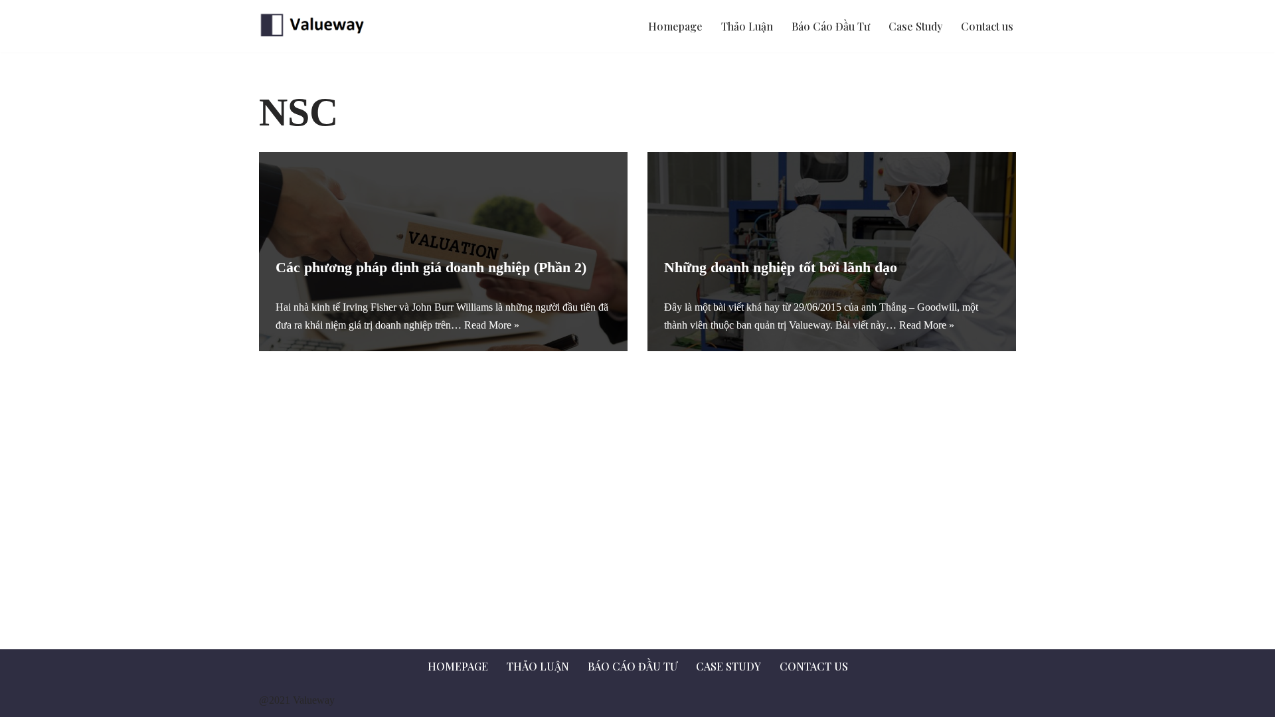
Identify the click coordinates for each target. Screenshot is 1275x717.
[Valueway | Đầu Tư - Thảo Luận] (315, 26)
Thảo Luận (747, 26)
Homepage (675, 26)
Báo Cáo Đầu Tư (831, 26)
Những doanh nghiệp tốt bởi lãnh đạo (780, 267)
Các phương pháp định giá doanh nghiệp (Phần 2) (431, 267)
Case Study (915, 26)
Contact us (987, 26)
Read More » (491, 325)
